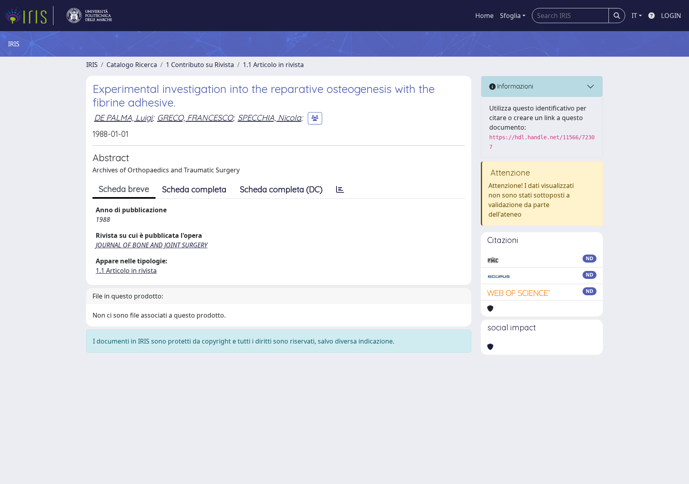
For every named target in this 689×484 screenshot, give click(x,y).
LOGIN (671, 15)
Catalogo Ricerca (131, 64)
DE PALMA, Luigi (123, 117)
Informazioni (514, 86)
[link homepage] (29, 15)
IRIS (92, 64)
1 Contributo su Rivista (200, 64)
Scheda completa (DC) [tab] (281, 189)
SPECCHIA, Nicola (269, 117)
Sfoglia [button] (510, 15)
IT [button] (634, 15)
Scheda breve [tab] (124, 189)
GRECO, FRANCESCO (195, 117)
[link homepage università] (89, 15)
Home (484, 15)
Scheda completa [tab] (194, 189)
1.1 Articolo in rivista (273, 64)
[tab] (340, 189)
